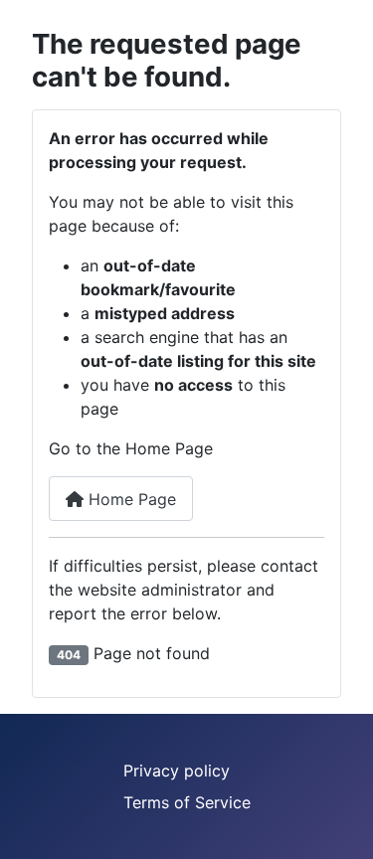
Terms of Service (187, 802)
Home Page (130, 499)
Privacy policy (176, 770)
